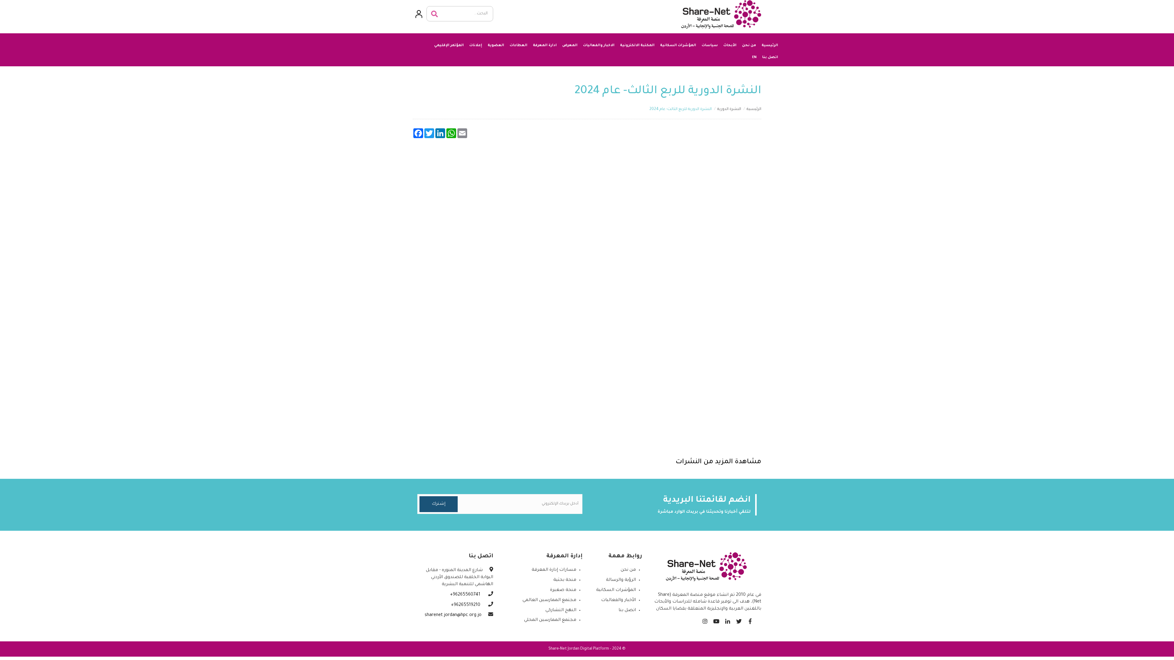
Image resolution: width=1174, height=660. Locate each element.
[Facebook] (750, 620)
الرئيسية (770, 46)
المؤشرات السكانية (678, 46)
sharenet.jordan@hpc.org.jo (453, 615)
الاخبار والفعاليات (599, 46)
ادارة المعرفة (545, 46)
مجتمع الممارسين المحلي (550, 620)
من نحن (749, 46)
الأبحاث (730, 46)
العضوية (496, 46)
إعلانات (475, 46)
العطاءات (518, 46)
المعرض (570, 46)
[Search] (434, 14)
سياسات (710, 46)
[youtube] (716, 620)
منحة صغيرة (563, 590)
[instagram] (705, 620)
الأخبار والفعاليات (618, 600)
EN (754, 57)
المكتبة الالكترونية (637, 46)
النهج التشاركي (560, 610)
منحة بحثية (564, 580)
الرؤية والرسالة (621, 580)
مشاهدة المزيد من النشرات (718, 462)
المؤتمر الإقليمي (449, 46)
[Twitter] (739, 620)
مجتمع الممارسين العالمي (549, 600)
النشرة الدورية (729, 109)
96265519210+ (466, 605)
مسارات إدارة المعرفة (554, 570)
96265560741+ (466, 594)
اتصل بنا (770, 58)
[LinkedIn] (727, 620)
